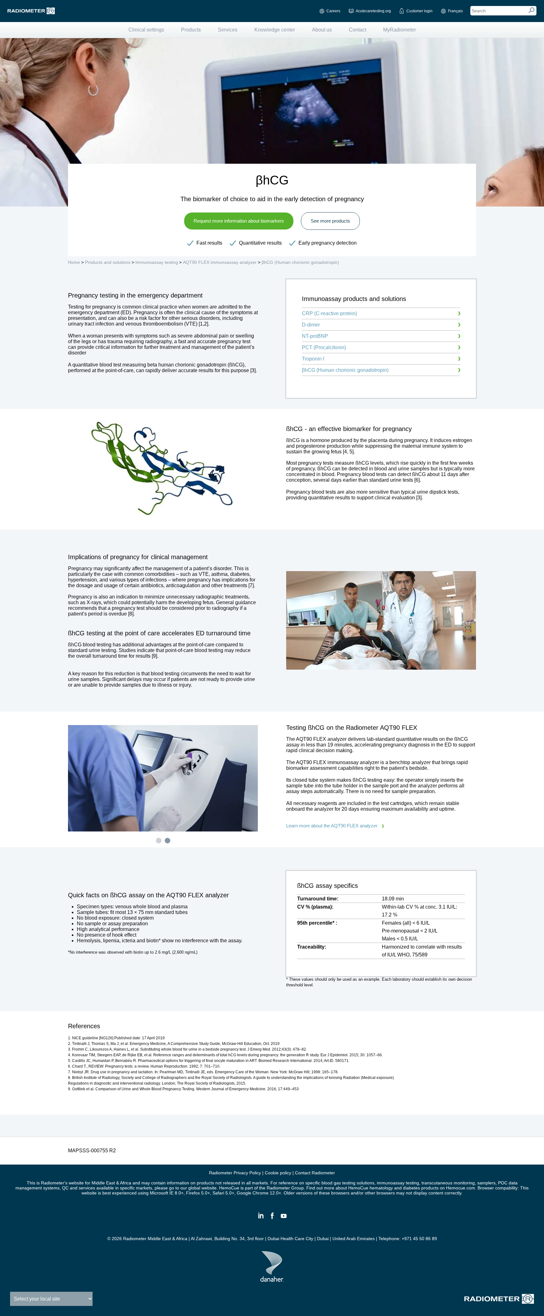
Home (74, 262)
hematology (381, 1187)
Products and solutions (107, 262)
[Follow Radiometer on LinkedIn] (260, 1218)
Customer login (419, 11)
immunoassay (391, 1182)
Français (455, 11)
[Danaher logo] (272, 1279)
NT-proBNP (315, 336)
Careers (333, 11)
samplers (486, 1182)
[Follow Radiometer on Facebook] (272, 1218)
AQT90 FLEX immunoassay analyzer (220, 262)
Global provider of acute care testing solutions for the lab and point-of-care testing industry (31, 11)
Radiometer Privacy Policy (235, 1172)
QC (65, 1187)
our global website (198, 1187)
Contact (357, 29)
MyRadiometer (399, 29)
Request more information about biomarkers (239, 221)
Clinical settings (146, 29)
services (87, 1187)
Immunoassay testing (156, 262)
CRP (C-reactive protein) (329, 313)
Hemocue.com (460, 1187)
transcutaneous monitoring (448, 1182)
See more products (330, 221)
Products (191, 29)
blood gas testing (338, 1182)
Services (227, 29)
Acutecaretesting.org (373, 11)
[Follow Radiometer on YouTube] (283, 1218)
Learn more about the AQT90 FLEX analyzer (331, 825)
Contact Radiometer (315, 1172)
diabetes (412, 1187)
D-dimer (311, 324)
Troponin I (313, 358)
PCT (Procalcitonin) (324, 347)
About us (322, 29)
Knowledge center (274, 29)
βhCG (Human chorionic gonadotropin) (300, 262)
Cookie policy (278, 1172)
